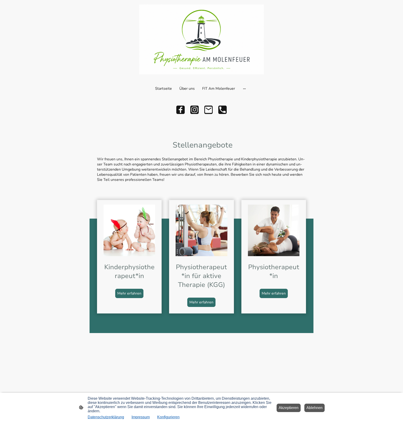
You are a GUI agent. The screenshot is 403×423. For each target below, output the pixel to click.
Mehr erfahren (129, 293)
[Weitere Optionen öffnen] (244, 88)
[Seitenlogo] (201, 39)
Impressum (141, 417)
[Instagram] (194, 110)
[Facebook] (180, 110)
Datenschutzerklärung (106, 417)
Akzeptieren (289, 408)
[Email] (208, 110)
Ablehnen (314, 408)
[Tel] (222, 110)
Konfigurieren (168, 417)
